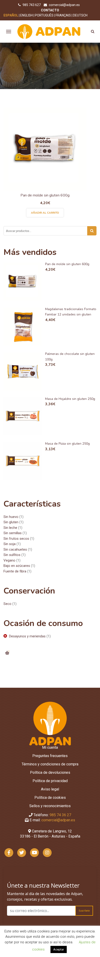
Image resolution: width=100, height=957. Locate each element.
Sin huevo (10, 517)
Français (63, 15)
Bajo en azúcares (16, 566)
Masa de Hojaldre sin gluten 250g (70, 399)
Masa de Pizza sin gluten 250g (67, 443)
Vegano (9, 560)
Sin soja (9, 544)
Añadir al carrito (45, 213)
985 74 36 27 (60, 815)
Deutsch (80, 15)
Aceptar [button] (58, 949)
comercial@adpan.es (64, 5)
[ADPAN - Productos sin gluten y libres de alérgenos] (49, 31)
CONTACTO (50, 10)
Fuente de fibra (14, 571)
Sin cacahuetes (15, 549)
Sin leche (10, 528)
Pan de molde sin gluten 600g (45, 195)
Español (10, 15)
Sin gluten (10, 522)
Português (44, 15)
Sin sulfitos (11, 555)
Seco (7, 604)
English (26, 15)
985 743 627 (32, 5)
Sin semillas (12, 533)
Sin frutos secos (16, 538)
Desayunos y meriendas (27, 636)
